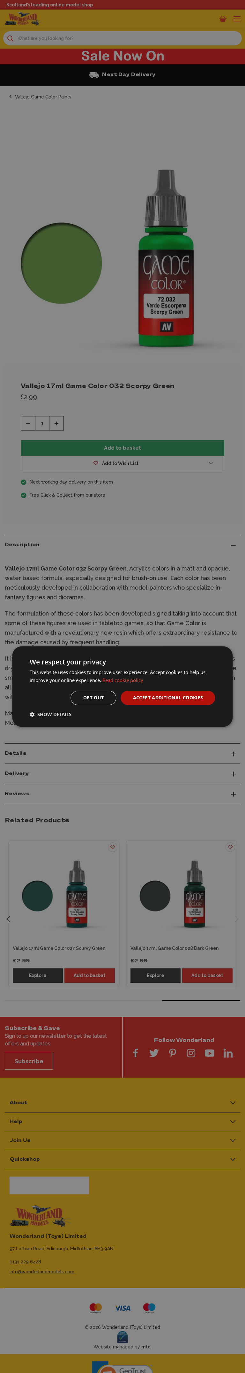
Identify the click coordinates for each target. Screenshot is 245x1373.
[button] (50, 714)
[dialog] (122, 686)
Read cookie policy (122, 680)
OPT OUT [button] (93, 697)
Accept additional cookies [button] (168, 697)
